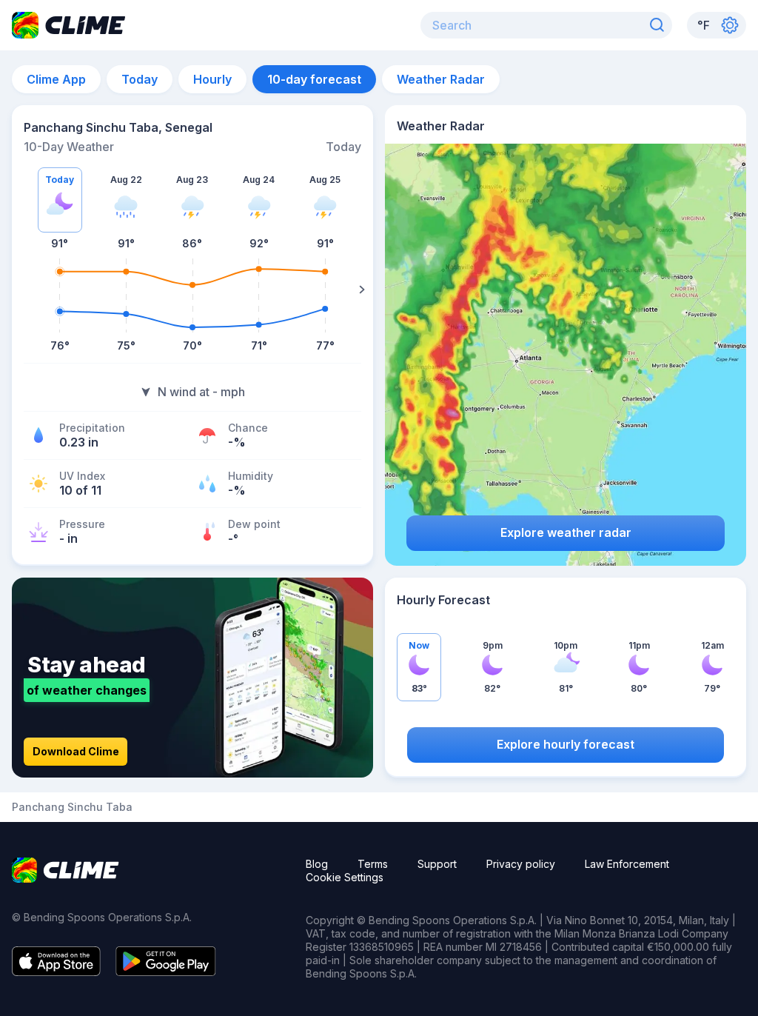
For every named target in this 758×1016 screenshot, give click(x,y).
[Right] (362, 289)
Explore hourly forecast (565, 744)
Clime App (56, 79)
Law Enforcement (627, 864)
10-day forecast (314, 79)
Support (437, 864)
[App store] (56, 971)
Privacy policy (520, 864)
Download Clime (76, 751)
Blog (317, 864)
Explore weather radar (565, 532)
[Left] (23, 289)
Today (139, 79)
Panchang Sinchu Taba (72, 807)
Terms (373, 864)
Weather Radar (441, 79)
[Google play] (165, 971)
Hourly (212, 79)
